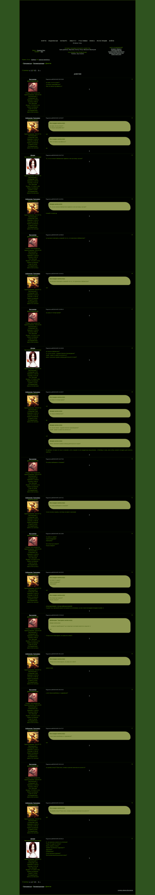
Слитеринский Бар (116, 50)
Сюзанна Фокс (41, 50)
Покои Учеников (112, 51)
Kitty (42, 51)
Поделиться (49, 79)
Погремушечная (38, 63)
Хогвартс (63, 41)
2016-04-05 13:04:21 (58, 273)
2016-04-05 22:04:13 (58, 838)
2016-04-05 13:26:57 (58, 392)
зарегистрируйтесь (44, 59)
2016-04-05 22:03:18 (58, 803)
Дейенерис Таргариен (32, 118)
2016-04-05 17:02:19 (58, 615)
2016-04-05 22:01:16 (58, 764)
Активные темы (77, 43)
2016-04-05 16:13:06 (58, 533)
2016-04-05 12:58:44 (58, 235)
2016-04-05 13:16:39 (58, 348)
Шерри (33, 155)
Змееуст (73, 41)
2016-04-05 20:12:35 (58, 654)
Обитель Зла (120, 53)
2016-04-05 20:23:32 (58, 689)
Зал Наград (121, 51)
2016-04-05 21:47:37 (58, 728)
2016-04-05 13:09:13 (58, 309)
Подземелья (53, 41)
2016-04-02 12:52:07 (58, 118)
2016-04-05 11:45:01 (57, 199)
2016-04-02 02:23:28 (58, 79)
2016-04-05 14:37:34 (58, 459)
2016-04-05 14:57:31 (58, 497)
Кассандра (32, 79)
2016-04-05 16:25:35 (58, 572)
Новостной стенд (116, 54)
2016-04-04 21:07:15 (58, 155)
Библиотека (112, 53)
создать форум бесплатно (125, 890)
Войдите (33, 59)
